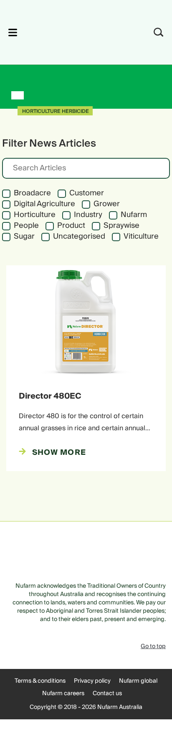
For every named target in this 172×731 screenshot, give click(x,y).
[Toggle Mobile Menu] (12, 32)
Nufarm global (138, 681)
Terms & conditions (40, 681)
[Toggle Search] (159, 32)
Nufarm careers (63, 694)
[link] (75, 31)
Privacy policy (92, 681)
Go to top (153, 646)
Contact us (107, 694)
